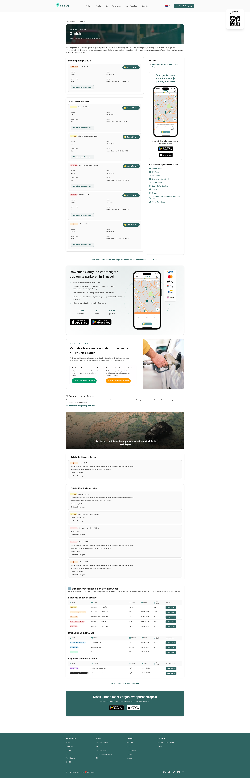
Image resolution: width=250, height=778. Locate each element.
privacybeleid (117, 384)
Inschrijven (115, 378)
